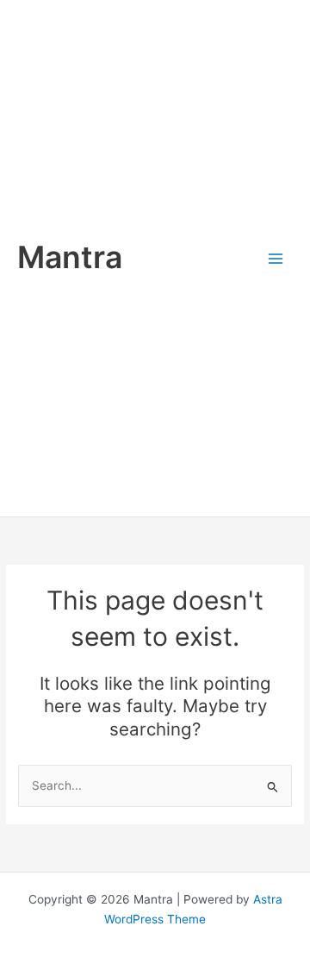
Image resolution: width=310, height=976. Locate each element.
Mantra (69, 257)
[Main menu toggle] (276, 258)
